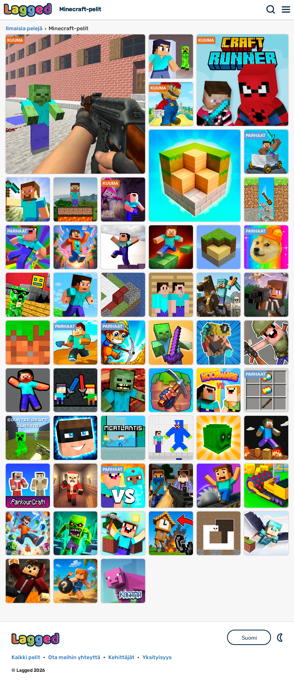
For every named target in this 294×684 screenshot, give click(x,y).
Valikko (286, 9)
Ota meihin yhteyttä (74, 657)
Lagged (29, 10)
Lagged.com (36, 639)
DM (280, 637)
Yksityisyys (157, 657)
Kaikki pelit (25, 657)
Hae (271, 9)
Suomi (249, 638)
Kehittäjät (121, 657)
